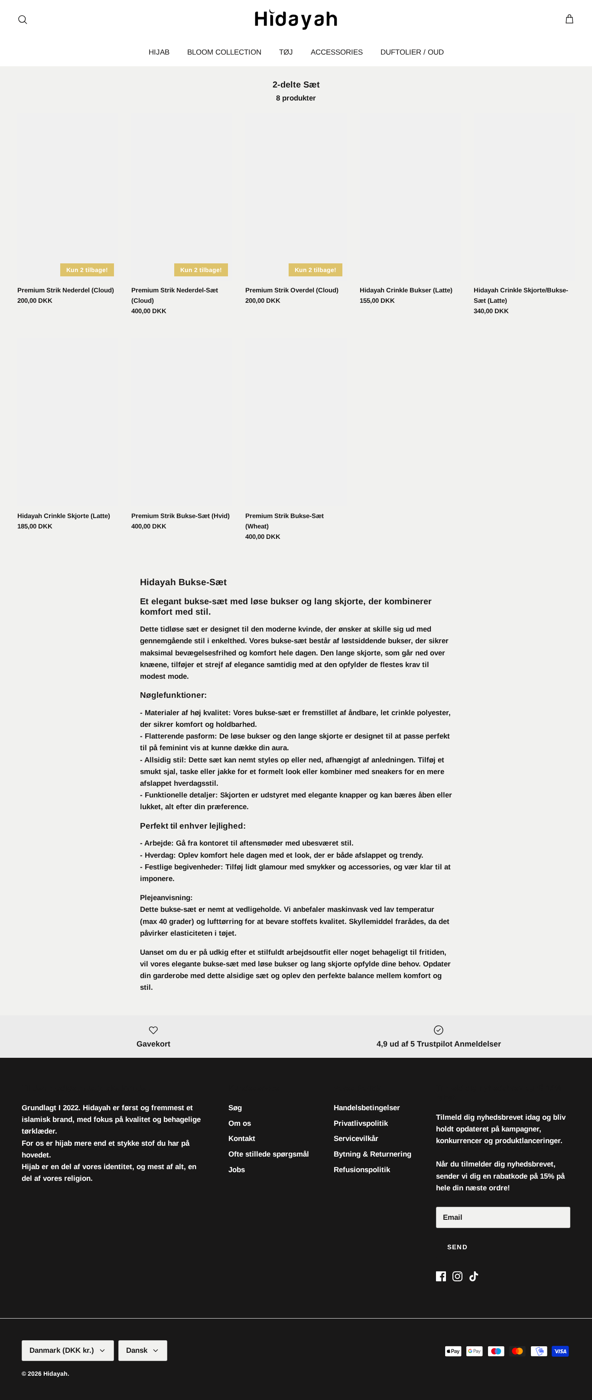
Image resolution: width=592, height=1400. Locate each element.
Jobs (236, 1170)
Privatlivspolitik (361, 1123)
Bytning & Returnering (372, 1154)
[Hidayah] (296, 19)
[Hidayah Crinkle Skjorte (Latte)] (67, 422)
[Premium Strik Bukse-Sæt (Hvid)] (181, 422)
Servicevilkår (356, 1138)
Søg (235, 1108)
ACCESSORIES (337, 52)
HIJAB (159, 52)
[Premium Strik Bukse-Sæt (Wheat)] (295, 422)
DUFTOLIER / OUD (412, 52)
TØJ (286, 52)
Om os (239, 1123)
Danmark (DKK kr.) (61, 1350)
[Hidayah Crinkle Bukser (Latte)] (410, 197)
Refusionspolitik (362, 1170)
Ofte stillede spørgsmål (268, 1154)
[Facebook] (441, 1276)
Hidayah (55, 1373)
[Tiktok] (474, 1276)
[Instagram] (457, 1276)
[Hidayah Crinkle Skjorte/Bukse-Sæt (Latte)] (524, 197)
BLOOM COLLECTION (224, 52)
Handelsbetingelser (367, 1108)
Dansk (136, 1350)
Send (457, 1247)
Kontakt (241, 1138)
